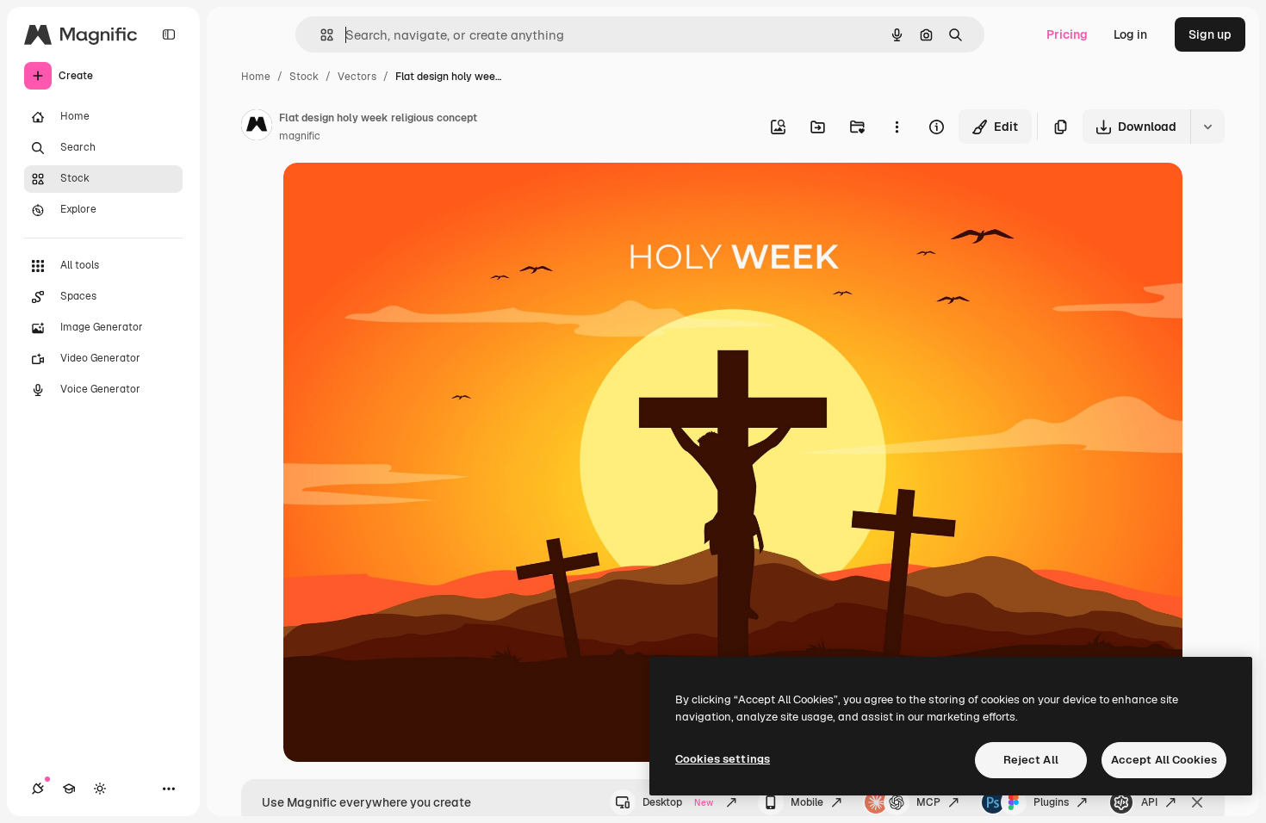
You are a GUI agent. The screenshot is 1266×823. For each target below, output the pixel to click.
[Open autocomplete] (320, 34)
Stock (304, 77)
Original (393, 196)
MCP (928, 802)
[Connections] (38, 788)
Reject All (1030, 759)
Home (255, 77)
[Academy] (69, 788)
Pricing (1067, 34)
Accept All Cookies (1164, 759)
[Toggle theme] (100, 788)
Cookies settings (722, 759)
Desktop (677, 802)
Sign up (1210, 34)
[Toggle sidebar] (169, 34)
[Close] (1197, 802)
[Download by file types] (1207, 126)
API (1149, 802)
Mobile (807, 802)
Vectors (357, 77)
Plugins (1051, 802)
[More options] (896, 126)
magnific (299, 136)
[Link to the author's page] (256, 127)
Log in (1130, 34)
